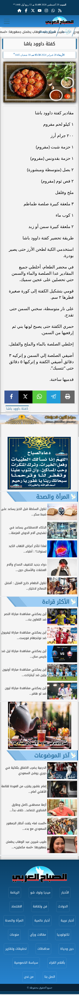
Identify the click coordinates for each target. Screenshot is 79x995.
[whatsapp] (39, 397)
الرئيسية (66, 31)
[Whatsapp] (53, 10)
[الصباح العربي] (59, 21)
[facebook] (11, 397)
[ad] (39, 488)
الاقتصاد (16, 906)
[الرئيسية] (19, 10)
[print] (67, 397)
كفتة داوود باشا (17, 409)
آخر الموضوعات (52, 755)
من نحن (28, 977)
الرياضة (14, 892)
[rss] (59, 10)
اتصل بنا (49, 977)
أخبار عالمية (42, 920)
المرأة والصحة (47, 31)
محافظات (43, 949)
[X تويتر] (32, 10)
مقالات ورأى (38, 935)
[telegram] (54, 397)
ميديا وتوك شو (40, 892)
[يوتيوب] (39, 10)
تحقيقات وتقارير (16, 949)
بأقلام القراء (57, 963)
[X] (26, 397)
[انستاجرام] (46, 10)
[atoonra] (39, 419)
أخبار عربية (67, 920)
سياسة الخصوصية (26, 963)
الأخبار (65, 892)
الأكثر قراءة (56, 601)
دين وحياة (67, 949)
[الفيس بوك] (26, 10)
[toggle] (6, 21)
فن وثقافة (40, 906)
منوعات (14, 935)
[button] (5, 464)
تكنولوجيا (63, 935)
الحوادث (63, 906)
